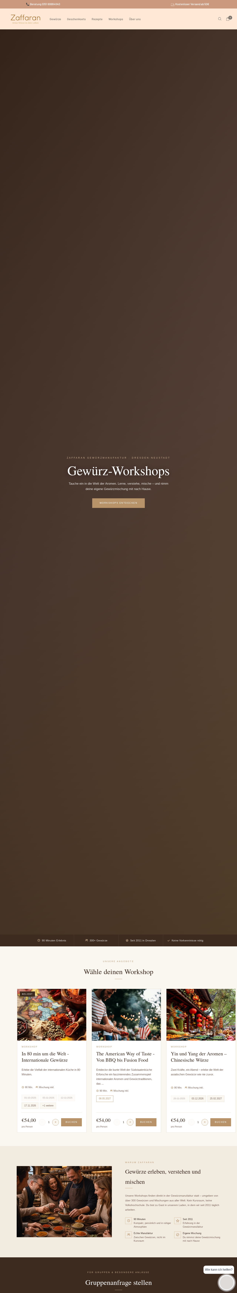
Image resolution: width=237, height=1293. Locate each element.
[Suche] (219, 19)
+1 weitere (48, 1105)
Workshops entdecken (119, 503)
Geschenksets (76, 19)
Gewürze (55, 19)
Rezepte (97, 19)
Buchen (71, 1122)
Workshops (116, 19)
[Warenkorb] (228, 19)
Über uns (135, 19)
